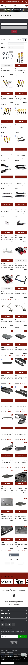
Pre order (20, 65)
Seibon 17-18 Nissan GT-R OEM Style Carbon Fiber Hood (7, 489)
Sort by (3, 47)
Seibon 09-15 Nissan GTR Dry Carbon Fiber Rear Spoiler (7, 433)
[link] (7, 57)
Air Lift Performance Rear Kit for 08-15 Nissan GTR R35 (21, 266)
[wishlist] (2, 52)
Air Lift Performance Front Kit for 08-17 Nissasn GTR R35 (7, 294)
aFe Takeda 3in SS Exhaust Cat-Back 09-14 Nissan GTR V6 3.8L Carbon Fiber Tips (21, 322)
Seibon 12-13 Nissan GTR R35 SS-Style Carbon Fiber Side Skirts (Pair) (7, 406)
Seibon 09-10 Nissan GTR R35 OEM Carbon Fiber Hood (7, 545)
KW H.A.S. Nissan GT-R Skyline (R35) (7, 155)
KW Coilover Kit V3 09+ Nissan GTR (7, 99)
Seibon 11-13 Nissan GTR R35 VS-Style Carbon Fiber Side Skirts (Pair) (21, 378)
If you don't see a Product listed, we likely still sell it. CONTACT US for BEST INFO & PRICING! (14, 2)
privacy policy (20, 659)
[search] (6, 6)
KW (2, 68)
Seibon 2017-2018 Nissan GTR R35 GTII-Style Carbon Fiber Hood (21, 489)
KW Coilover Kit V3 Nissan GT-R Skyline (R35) (7, 127)
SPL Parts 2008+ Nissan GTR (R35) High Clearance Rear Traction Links (7, 182)
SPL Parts (17, 152)
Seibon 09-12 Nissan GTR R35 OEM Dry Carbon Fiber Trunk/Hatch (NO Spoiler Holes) (7, 350)
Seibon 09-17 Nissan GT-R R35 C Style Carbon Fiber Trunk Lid (7, 378)
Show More (15, 555)
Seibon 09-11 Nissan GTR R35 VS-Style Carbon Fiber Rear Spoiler (21, 433)
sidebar (3, 39)
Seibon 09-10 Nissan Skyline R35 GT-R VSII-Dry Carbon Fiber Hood (6, 517)
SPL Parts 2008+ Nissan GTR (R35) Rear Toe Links (7, 210)
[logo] (14, 6)
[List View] (23, 40)
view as (19, 39)
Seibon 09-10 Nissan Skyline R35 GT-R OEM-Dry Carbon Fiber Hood (20, 517)
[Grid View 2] (26, 40)
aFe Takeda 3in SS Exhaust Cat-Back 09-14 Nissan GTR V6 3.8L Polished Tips (7, 322)
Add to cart (7, 121)
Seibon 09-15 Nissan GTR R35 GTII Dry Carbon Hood (21, 545)
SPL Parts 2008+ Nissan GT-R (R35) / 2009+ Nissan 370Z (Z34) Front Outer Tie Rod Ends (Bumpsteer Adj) (21, 155)
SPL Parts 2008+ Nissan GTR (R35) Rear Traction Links (20, 182)
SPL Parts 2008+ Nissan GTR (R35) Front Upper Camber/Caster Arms (20, 238)
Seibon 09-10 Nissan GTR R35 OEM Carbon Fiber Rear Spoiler (7, 461)
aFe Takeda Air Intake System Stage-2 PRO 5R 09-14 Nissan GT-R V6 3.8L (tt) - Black (21, 294)
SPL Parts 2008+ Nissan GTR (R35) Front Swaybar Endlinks (7, 266)
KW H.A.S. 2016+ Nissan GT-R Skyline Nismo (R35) (20, 127)
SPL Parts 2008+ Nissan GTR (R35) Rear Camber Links (20, 210)
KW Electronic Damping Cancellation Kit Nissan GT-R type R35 (6, 71)
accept (7, 663)
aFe (15, 291)
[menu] (2, 6)
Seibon (2, 347)
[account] (23, 6)
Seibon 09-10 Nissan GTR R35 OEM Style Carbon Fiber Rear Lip (21, 461)
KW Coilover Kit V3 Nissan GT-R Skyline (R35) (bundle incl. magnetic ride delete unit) (20, 99)
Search (14, 31)
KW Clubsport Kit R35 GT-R (20, 70)
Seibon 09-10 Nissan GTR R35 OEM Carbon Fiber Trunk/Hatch (21, 350)
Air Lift (16, 263)
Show (2, 43)
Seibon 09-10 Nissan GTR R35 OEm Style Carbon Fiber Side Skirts (21, 406)
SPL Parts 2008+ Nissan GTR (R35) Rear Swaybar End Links (7, 238)
